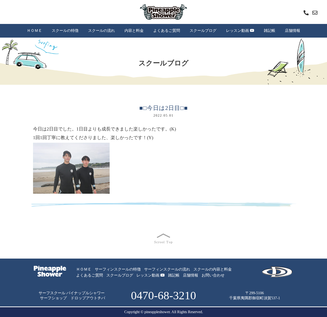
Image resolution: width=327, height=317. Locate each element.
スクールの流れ (101, 30)
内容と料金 (134, 30)
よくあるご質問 (166, 30)
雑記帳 (269, 30)
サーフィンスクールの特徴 (118, 269)
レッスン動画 (238, 30)
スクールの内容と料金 (212, 269)
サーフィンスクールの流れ (167, 269)
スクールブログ (203, 30)
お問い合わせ (213, 275)
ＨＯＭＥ (34, 30)
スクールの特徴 (65, 30)
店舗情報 (292, 30)
